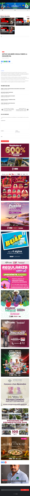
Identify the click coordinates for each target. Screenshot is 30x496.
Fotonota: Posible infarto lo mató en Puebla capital (8, 103)
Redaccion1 (3, 100)
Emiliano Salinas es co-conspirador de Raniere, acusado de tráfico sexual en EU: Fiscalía (21, 109)
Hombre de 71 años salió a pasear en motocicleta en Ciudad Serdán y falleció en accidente (13, 88)
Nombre (2, 130)
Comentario (3, 120)
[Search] (27, 10)
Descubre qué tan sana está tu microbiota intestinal (8, 99)
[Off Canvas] (2, 10)
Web (1, 136)
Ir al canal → (28, 16)
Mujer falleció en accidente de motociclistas (7, 92)
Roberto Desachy (3, 89)
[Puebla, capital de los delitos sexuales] (15, 474)
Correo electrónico (17, 131)
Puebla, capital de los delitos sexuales (8, 481)
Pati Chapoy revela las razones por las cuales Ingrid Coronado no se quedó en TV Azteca (9, 109)
